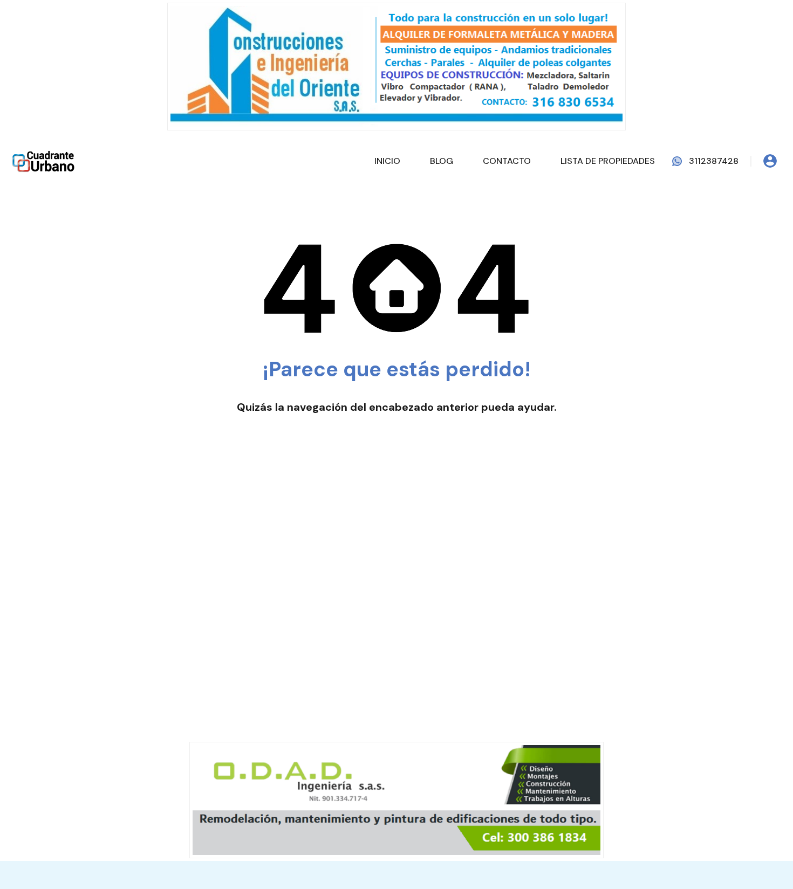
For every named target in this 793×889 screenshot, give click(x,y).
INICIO (499, 24)
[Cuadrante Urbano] (43, 24)
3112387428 (714, 161)
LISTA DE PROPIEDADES (719, 24)
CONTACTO (618, 24)
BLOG (553, 24)
